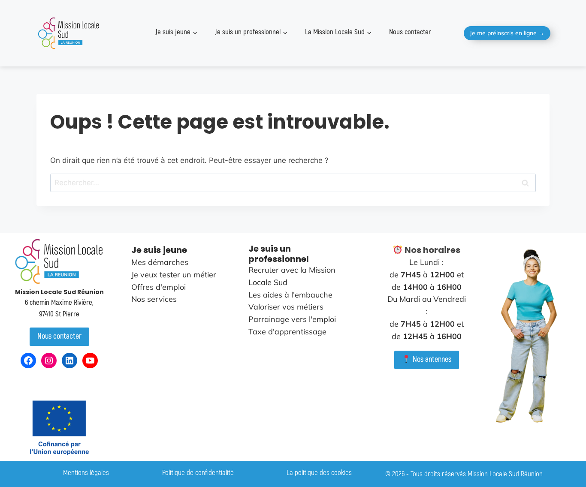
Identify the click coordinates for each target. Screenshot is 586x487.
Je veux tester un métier (173, 275)
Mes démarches (159, 262)
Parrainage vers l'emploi (292, 319)
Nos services (154, 299)
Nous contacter (410, 31)
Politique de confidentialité (198, 472)
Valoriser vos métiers (285, 307)
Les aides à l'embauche (290, 295)
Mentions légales (86, 472)
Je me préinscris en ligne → (507, 33)
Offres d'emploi (158, 287)
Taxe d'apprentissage (287, 332)
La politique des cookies (319, 472)
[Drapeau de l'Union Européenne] (59, 427)
